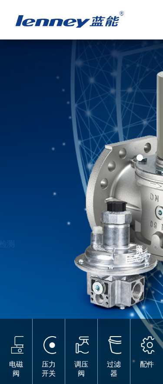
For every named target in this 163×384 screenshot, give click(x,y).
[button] (139, 157)
